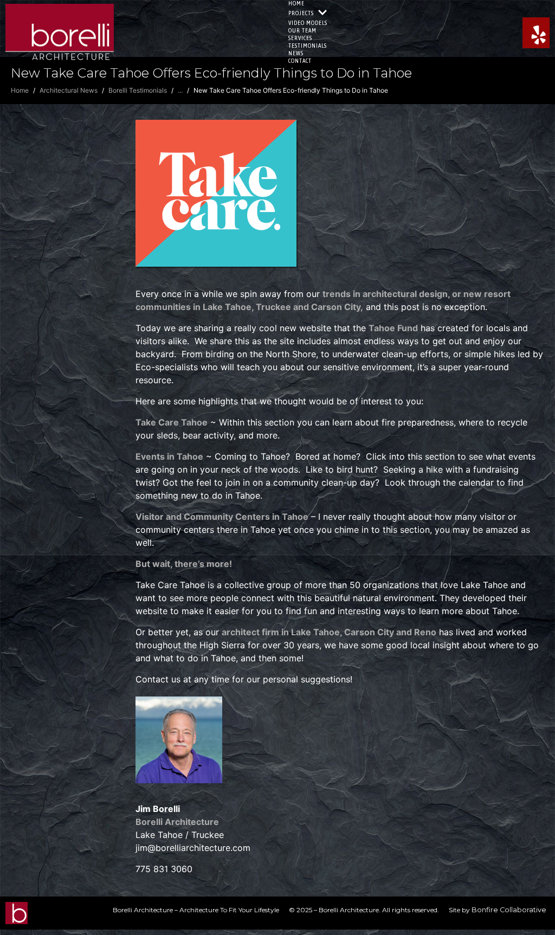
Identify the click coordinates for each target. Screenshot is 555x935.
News (296, 53)
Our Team (302, 30)
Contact (300, 60)
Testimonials (307, 45)
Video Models (307, 23)
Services (300, 38)
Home (296, 3)
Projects (301, 13)
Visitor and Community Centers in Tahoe (221, 516)
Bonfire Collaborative (509, 910)
